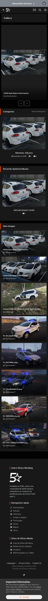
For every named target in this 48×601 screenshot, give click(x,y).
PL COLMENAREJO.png (12, 389)
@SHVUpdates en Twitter (23, 553)
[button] (21, 103)
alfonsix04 (9, 312)
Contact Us (36, 563)
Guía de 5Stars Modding (23, 543)
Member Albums (24, 153)
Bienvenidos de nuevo (22, 3)
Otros (15, 530)
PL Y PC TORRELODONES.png (15, 443)
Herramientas (18, 507)
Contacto (17, 550)
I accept (25, 597)
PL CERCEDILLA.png (11, 416)
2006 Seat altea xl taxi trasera (16, 93)
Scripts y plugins (19, 517)
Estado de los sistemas (22, 546)
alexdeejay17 (10, 339)
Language (11, 563)
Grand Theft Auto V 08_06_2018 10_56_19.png (21, 309)
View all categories (39, 111)
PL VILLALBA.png (10, 336)
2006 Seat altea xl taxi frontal (15, 276)
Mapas (16, 527)
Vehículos (17, 514)
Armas (15, 524)
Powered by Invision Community (24, 569)
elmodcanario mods (24, 210)
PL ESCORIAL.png (10, 362)
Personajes (17, 520)
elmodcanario (11, 96)
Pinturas (16, 511)
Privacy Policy (24, 563)
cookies (22, 585)
